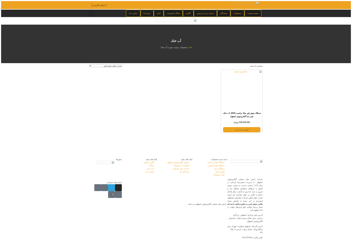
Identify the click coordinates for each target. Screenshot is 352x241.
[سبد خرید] (90, 5)
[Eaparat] (118, 194)
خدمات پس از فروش (205, 13)
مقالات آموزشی (173, 13)
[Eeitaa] (104, 187)
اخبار (159, 13)
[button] (91, 13)
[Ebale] (97, 187)
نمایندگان (223, 13)
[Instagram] (118, 187)
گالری (188, 13)
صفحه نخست (253, 13)
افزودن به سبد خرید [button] (241, 130)
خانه (190, 47)
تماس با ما (133, 13)
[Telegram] (111, 187)
